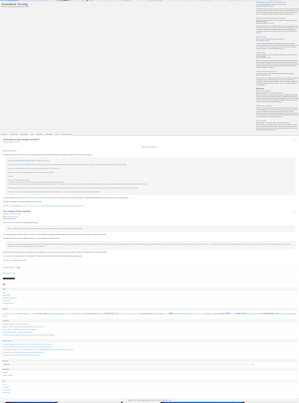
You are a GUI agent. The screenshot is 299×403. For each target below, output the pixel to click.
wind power (5, 316)
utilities (276, 314)
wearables (285, 313)
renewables (220, 314)
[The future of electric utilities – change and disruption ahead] (271, 2)
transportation (24, 134)
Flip (5, 284)
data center (81, 313)
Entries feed (6, 387)
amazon (4, 313)
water (281, 314)
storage (11, 205)
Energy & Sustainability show (10, 297)
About (56, 134)
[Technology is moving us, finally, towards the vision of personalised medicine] (266, 71)
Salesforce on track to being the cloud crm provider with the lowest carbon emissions (277, 108)
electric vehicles (122, 313)
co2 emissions (67, 313)
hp (168, 313)
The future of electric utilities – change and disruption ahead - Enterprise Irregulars (23, 349)
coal (73, 314)
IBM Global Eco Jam (23, 154)
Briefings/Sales (49, 134)
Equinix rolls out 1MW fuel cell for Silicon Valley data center (25, 355)
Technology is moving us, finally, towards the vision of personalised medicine (275, 73)
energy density (44, 205)
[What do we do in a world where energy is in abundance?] (261, 37)
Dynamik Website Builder (143, 400)
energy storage (52, 205)
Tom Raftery (13, 151)
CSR (76, 314)
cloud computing (57, 314)
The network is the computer (17, 211)
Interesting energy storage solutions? (21, 139)
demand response (93, 314)
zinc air (82, 205)
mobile (194, 313)
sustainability (39, 134)
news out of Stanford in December (33, 197)
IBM (21, 260)
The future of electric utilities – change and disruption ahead (271, 4)
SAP (227, 313)
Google (160, 314)
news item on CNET (12, 222)
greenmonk (165, 313)
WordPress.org (6, 392)
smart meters (257, 314)
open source (198, 313)
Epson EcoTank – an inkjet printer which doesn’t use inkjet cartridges (273, 122)
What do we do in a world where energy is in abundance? (270, 39)
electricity (102, 313)
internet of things (178, 314)
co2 (63, 314)
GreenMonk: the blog (15, 4)
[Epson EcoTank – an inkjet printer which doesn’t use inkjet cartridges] (261, 121)
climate (33, 314)
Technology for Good (66, 134)
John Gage (6, 256)
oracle (202, 313)
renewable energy (210, 314)
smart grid (241, 313)
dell (85, 313)
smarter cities (14, 134)
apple (8, 313)
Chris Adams (6, 346)
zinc (79, 205)
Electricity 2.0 (4, 134)
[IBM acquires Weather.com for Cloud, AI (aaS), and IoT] (264, 91)
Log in (4, 384)
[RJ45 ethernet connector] (10, 216)
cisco (30, 313)
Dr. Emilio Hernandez (8, 352)
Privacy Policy (6, 300)
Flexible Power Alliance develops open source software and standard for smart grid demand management (29, 335)
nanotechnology (60, 205)
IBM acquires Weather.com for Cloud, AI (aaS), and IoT (269, 93)
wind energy (292, 314)
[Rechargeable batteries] (149, 147)
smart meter (249, 314)
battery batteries (24, 205)
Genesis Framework (156, 400)
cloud (49, 314)
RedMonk (5, 372)
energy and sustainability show (133, 313)
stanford (67, 205)
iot (185, 314)
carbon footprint (22, 314)
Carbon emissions (13, 313)
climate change (41, 314)
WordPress (165, 400)
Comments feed (7, 390)
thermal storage (74, 205)
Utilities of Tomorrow (8, 375)
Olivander (13, 218)
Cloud (32, 134)
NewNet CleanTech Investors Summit (24, 160)
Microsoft (189, 314)
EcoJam (31, 205)
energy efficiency (146, 314)
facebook (155, 313)
